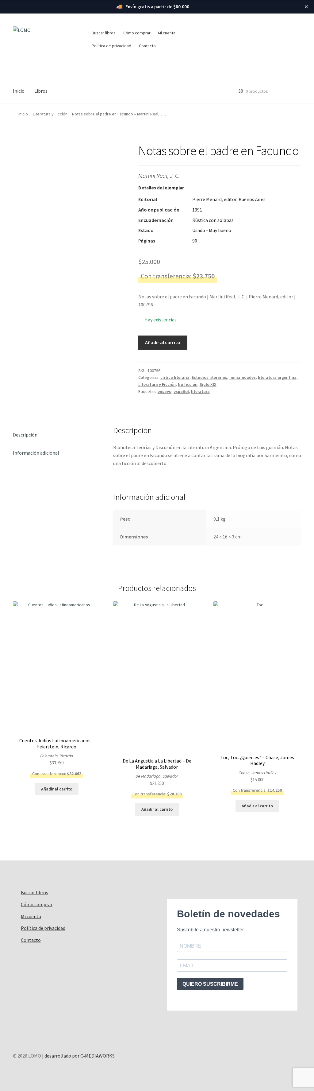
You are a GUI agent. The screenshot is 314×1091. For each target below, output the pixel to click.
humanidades (242, 377)
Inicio (19, 91)
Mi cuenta (166, 33)
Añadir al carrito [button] (56, 789)
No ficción (187, 384)
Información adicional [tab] (36, 453)
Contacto (147, 46)
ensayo (164, 391)
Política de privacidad (111, 46)
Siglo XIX (208, 384)
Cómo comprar (137, 33)
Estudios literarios (209, 377)
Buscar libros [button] (104, 33)
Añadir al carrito (162, 342)
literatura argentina (277, 377)
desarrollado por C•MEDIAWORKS (79, 1056)
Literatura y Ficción (50, 114)
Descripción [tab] (25, 435)
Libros (41, 91)
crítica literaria (175, 377)
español (181, 391)
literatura (200, 391)
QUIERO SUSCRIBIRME (210, 984)
